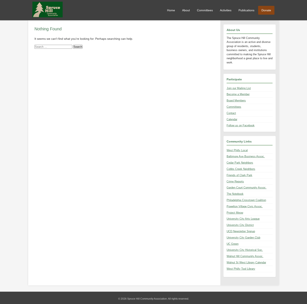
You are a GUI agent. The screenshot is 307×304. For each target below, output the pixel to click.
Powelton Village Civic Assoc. (245, 206)
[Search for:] (53, 46)
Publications (246, 10)
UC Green (232, 243)
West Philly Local (237, 150)
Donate (266, 10)
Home (171, 10)
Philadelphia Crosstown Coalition (246, 200)
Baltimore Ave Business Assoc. (246, 156)
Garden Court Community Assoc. (246, 187)
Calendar (232, 119)
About (186, 10)
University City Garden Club (243, 237)
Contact (231, 113)
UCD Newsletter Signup (241, 231)
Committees (205, 10)
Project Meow (235, 212)
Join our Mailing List (239, 88)
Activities (225, 10)
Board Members (236, 100)
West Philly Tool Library (241, 268)
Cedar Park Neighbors (240, 162)
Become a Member (238, 94)
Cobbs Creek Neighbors (241, 169)
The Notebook (235, 193)
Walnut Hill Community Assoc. (245, 256)
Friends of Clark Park (239, 175)
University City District (240, 225)
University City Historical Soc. (245, 249)
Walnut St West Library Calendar (246, 262)
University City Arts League (243, 218)
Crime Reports (235, 181)
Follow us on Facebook (241, 125)
